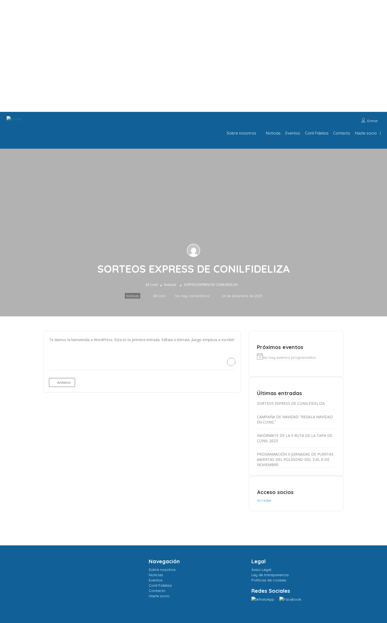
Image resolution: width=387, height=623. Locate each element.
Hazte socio (366, 133)
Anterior (63, 382)
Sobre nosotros (241, 133)
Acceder (264, 500)
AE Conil (152, 284)
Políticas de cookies (268, 580)
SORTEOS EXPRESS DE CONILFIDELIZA (291, 403)
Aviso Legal (261, 569)
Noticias (273, 133)
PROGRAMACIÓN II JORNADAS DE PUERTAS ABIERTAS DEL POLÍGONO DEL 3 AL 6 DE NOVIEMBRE (295, 459)
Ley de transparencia (270, 574)
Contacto (341, 133)
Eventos (292, 133)
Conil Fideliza (316, 133)
